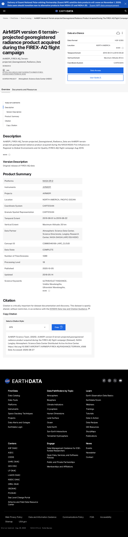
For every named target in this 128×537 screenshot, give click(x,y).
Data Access (95, 70)
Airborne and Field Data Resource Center (23, 503)
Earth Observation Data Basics (99, 395)
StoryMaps (91, 431)
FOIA (92, 517)
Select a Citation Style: (15, 321)
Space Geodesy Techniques (20, 413)
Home (5, 18)
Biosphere (51, 400)
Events (89, 448)
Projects (11, 418)
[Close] (125, 4)
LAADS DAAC (14, 475)
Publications (91, 436)
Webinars (90, 404)
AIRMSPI (47, 187)
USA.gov (23, 521)
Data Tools (13, 400)
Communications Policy (73, 517)
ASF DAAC (12, 448)
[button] (120, 48)
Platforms (12, 404)
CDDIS (11, 457)
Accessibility (105, 517)
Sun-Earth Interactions (57, 431)
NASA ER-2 (48, 181)
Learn (89, 391)
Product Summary (12, 116)
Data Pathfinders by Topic (60, 391)
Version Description (13, 112)
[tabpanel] (64, 229)
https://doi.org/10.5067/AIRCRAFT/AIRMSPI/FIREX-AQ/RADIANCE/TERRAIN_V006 (22, 73)
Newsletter (91, 452)
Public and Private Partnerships (61, 462)
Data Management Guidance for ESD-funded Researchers (64, 449)
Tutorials (90, 413)
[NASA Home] (56, 10)
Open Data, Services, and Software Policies (62, 456)
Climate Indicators (55, 404)
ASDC (10, 452)
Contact (89, 457)
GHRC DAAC (13, 461)
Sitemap (9, 521)
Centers (12, 443)
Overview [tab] (6, 89)
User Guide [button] (94, 78)
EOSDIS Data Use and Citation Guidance (68, 309)
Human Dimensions (55, 413)
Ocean (50, 422)
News (89, 443)
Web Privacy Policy (13, 517)
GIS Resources (92, 427)
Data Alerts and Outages (19, 422)
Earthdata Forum (93, 400)
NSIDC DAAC (14, 479)
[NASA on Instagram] (110, 380)
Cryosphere (52, 409)
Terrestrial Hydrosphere (57, 436)
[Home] (66, 10)
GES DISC (12, 466)
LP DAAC (12, 470)
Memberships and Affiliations (60, 466)
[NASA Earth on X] (115, 380)
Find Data (14, 18)
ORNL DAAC (13, 484)
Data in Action (92, 418)
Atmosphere (52, 395)
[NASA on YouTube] (120, 380)
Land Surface (53, 418)
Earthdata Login (15, 427)
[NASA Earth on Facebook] (104, 380)
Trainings (90, 409)
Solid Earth (52, 427)
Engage (51, 443)
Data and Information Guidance (42, 517)
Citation (8, 121)
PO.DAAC (12, 493)
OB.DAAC (12, 488)
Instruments (13, 409)
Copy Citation (11, 125)
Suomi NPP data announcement (104, 5)
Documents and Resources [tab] (24, 89)
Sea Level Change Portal (19, 497)
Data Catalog (26, 18)
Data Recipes (92, 422)
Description (9, 107)
